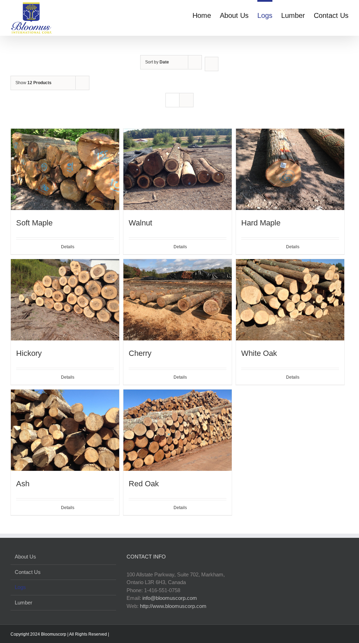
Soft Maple (34, 222)
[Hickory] (65, 299)
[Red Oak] (177, 430)
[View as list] (186, 100)
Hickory (29, 353)
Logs (20, 587)
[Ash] (65, 430)
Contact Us (28, 572)
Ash (22, 483)
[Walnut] (177, 169)
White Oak (259, 353)
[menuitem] (206, 14)
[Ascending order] (211, 64)
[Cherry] (177, 299)
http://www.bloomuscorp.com (173, 606)
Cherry (140, 353)
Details (67, 246)
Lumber (23, 602)
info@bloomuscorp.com (169, 598)
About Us (25, 557)
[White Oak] (290, 299)
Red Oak (144, 483)
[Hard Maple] (290, 169)
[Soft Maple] (65, 169)
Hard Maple (260, 222)
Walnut (140, 222)
